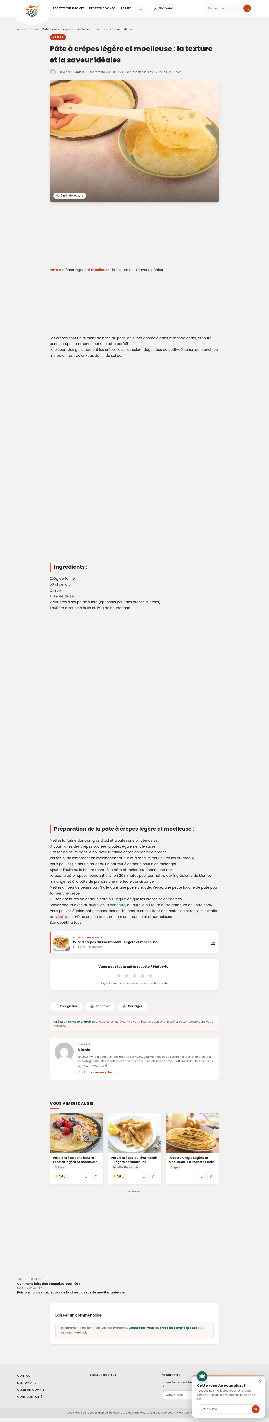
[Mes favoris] (141, 8)
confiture (117, 905)
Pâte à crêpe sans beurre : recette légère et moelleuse (75, 1159)
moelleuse (100, 269)
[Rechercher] (247, 8)
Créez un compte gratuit (72, 1022)
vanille (61, 916)
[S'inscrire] (256, 1409)
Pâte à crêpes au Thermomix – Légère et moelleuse (134, 1159)
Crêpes (34, 29)
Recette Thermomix (68, 8)
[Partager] (96, 1176)
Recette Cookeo (102, 8)
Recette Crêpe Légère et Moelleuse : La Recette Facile (192, 1159)
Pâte (54, 269)
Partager (135, 1006)
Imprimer (103, 1006)
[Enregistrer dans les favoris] (86, 1176)
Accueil (22, 29)
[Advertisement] (134, 235)
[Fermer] (260, 1381)
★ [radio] (119, 975)
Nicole (77, 72)
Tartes (126, 8)
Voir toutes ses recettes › (96, 1072)
